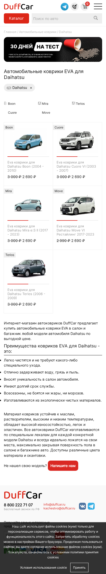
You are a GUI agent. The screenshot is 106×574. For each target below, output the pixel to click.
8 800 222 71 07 (18, 505)
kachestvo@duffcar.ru (59, 508)
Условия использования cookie (43, 567)
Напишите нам (63, 465)
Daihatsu (22, 87)
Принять (79, 567)
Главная (10, 32)
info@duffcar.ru (54, 504)
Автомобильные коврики (37, 32)
